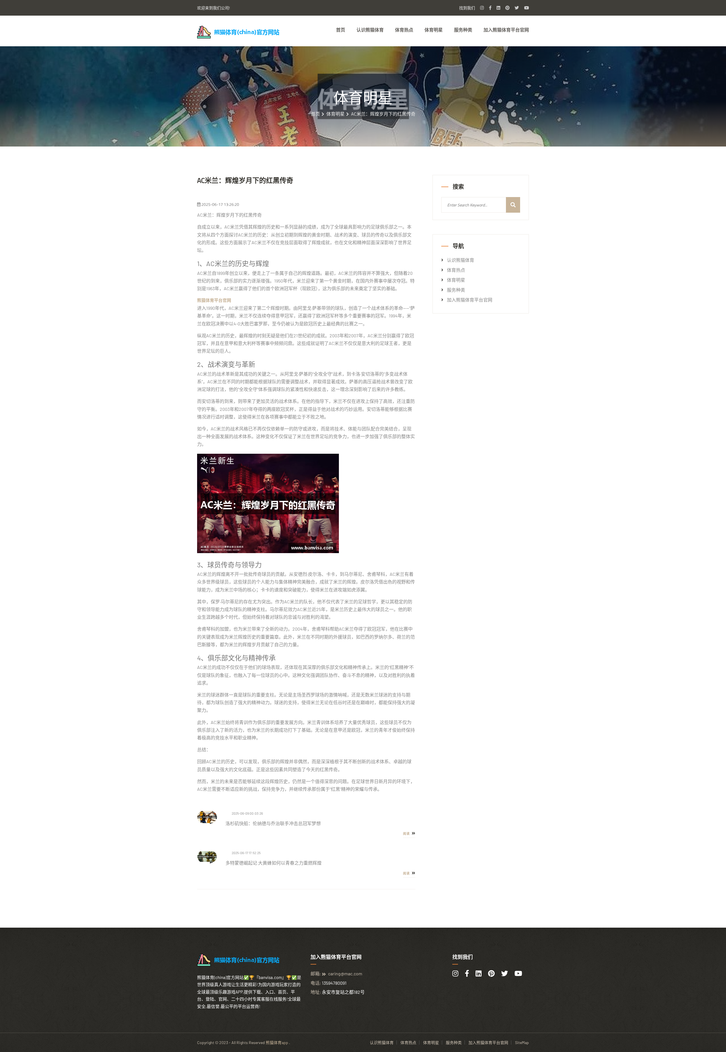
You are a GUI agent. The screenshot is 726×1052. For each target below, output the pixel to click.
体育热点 (404, 29)
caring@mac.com (345, 973)
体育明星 (434, 29)
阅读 (407, 833)
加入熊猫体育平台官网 (506, 29)
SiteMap (522, 1042)
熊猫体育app (277, 1042)
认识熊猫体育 (370, 29)
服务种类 (463, 29)
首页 (340, 29)
